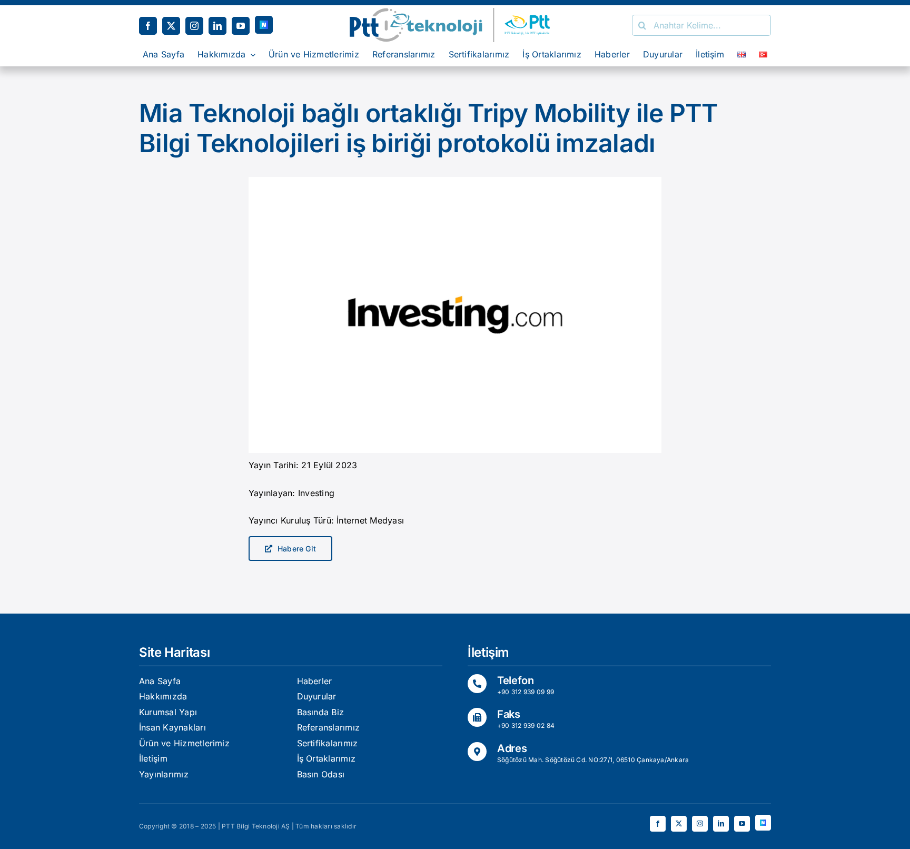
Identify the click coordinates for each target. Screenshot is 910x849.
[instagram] (194, 26)
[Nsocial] (264, 25)
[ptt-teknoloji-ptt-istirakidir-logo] (455, 12)
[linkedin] (217, 26)
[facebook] (148, 26)
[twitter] (171, 26)
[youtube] (241, 26)
